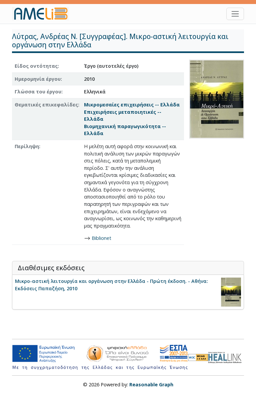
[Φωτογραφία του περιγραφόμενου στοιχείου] (216, 98)
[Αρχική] (43, 13)
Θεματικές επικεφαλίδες (46, 104)
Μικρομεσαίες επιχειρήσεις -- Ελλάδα (132, 104)
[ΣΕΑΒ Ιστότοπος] (226, 357)
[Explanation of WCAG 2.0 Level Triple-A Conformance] (198, 357)
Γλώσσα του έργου (38, 91)
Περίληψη (27, 146)
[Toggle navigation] (235, 14)
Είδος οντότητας (36, 66)
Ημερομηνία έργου (38, 79)
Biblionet (101, 238)
